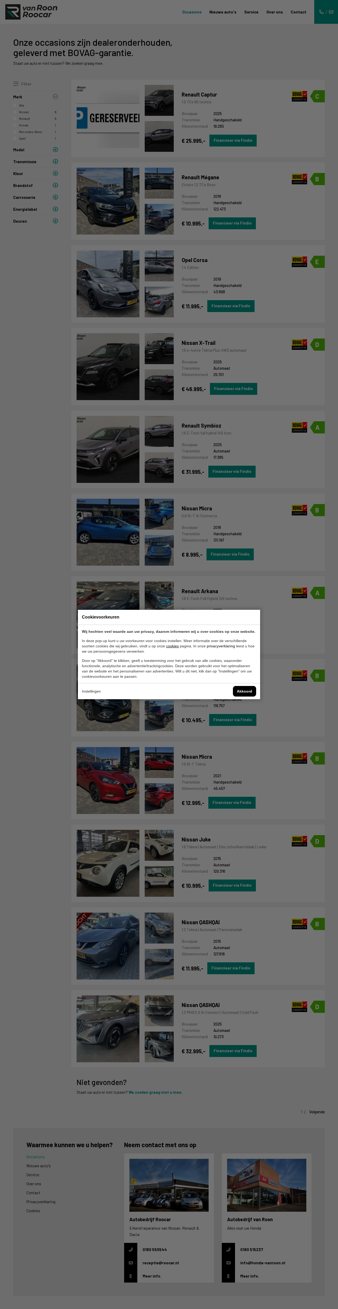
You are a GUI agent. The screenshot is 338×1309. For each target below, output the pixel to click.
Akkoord (244, 691)
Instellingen (91, 691)
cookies (172, 646)
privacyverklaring (221, 646)
